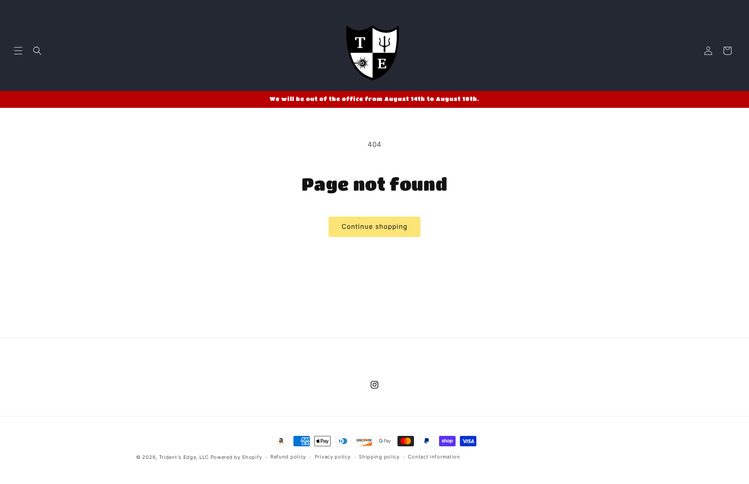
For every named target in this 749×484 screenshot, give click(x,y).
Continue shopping (374, 226)
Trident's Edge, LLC (184, 457)
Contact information (434, 457)
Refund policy (288, 457)
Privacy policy (333, 457)
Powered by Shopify (236, 457)
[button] (18, 50)
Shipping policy (379, 457)
